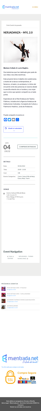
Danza (19, 178)
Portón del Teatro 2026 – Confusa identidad (18, 293)
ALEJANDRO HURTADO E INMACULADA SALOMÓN (21, 300)
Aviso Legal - (6, 403)
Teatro (28, 178)
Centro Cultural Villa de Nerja (26, 176)
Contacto (20, 405)
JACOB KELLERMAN (12, 306)
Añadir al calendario (15, 128)
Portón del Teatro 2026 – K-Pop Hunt (16, 287)
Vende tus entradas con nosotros (20, 407)
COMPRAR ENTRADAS (27, 147)
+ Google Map (10, 199)
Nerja (23, 178)
